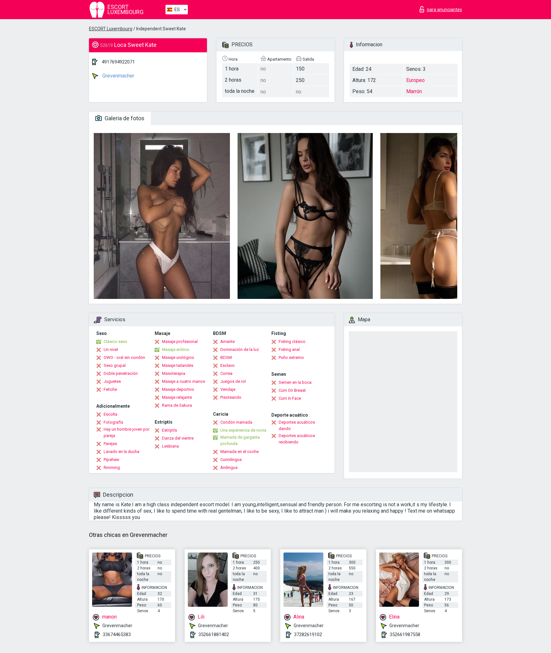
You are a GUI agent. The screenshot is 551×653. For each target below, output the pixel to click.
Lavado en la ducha (121, 451)
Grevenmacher (117, 76)
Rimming (112, 467)
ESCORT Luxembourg (110, 28)
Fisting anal (289, 349)
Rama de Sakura (177, 405)
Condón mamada (236, 422)
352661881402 (213, 634)
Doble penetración (121, 373)
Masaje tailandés (177, 365)
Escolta (110, 414)
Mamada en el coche (239, 451)
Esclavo (227, 365)
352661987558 (405, 634)
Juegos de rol (233, 381)
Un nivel (111, 349)
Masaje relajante (177, 397)
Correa (226, 373)
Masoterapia (173, 373)
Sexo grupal (115, 365)
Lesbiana (170, 446)
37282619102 (308, 634)
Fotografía (113, 422)
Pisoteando (230, 397)
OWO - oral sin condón (124, 357)
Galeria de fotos (123, 118)
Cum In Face (290, 398)
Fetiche (110, 389)
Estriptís (169, 430)
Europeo (415, 80)
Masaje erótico (175, 349)
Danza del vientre (178, 438)
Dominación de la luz (239, 349)
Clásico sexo (115, 341)
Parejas (110, 443)
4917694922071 (118, 62)
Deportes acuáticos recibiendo (297, 438)
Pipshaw (111, 459)
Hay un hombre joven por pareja (127, 432)
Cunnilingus (231, 459)
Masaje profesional (180, 341)
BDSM (226, 357)
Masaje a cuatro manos (183, 381)
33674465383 (117, 634)
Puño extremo (291, 357)
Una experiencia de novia (243, 430)
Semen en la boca (295, 382)
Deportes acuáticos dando (297, 425)
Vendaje (227, 389)
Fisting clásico (292, 341)
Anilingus (229, 467)
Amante (227, 341)
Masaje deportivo (178, 389)
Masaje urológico (178, 357)
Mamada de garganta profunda (240, 440)
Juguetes (112, 381)
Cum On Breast (292, 390)
